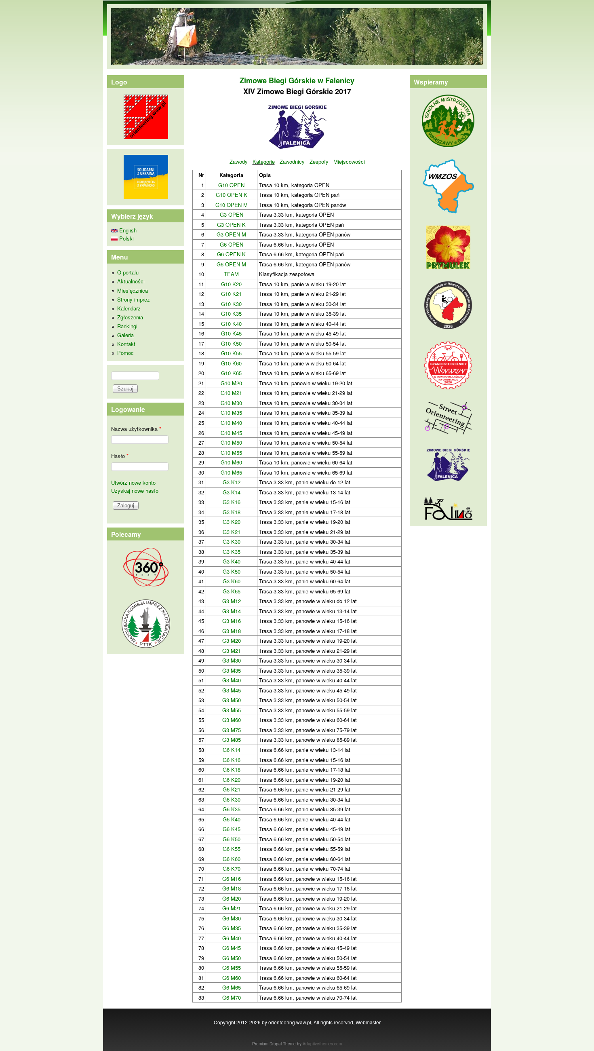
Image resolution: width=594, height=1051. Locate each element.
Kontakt (126, 344)
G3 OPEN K (231, 224)
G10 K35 (231, 313)
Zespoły (319, 161)
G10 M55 (231, 452)
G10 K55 (231, 353)
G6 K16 (231, 760)
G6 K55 (231, 849)
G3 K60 (231, 581)
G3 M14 (231, 611)
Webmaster (368, 1022)
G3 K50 (231, 571)
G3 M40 (231, 680)
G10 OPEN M (231, 205)
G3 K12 (231, 482)
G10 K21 (231, 294)
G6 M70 (231, 997)
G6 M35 (231, 928)
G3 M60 (231, 720)
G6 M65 (231, 987)
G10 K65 (231, 373)
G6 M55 (231, 967)
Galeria (125, 335)
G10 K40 (231, 323)
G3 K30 (231, 541)
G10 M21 (231, 393)
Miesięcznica (132, 290)
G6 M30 (231, 918)
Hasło (119, 456)
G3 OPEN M (231, 234)
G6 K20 (231, 779)
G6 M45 (231, 948)
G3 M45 (231, 690)
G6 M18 (231, 888)
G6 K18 (231, 769)
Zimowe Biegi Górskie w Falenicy (297, 80)
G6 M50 (231, 958)
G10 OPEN (231, 185)
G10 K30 (231, 304)
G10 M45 (231, 433)
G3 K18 (231, 512)
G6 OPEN (231, 244)
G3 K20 (231, 522)
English (127, 230)
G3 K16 (231, 502)
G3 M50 (231, 700)
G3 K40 (231, 561)
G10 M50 (231, 442)
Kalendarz (129, 308)
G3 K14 (231, 492)
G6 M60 (231, 977)
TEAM (231, 274)
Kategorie (264, 161)
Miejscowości (349, 161)
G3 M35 (231, 670)
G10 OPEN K (231, 194)
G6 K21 (231, 789)
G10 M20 (231, 383)
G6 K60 (231, 859)
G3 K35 (231, 551)
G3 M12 (231, 601)
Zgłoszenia (130, 317)
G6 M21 (231, 908)
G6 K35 (231, 809)
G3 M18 (231, 631)
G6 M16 (231, 878)
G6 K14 (231, 749)
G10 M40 (231, 422)
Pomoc (125, 353)
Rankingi (127, 326)
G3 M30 (231, 660)
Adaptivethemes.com (322, 1044)
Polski (126, 238)
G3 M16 (231, 621)
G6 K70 (231, 868)
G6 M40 (231, 938)
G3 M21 (231, 650)
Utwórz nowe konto (133, 482)
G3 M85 (231, 739)
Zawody (239, 161)
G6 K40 (231, 819)
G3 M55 (231, 710)
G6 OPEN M (231, 264)
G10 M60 (231, 462)
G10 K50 (231, 343)
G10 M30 (231, 403)
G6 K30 (231, 799)
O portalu (128, 272)
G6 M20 (231, 898)
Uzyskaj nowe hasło (134, 490)
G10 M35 (231, 412)
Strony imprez (133, 299)
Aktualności (131, 281)
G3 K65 (231, 591)
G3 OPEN (231, 214)
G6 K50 (231, 839)
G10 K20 (231, 284)
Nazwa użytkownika (136, 429)
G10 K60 (231, 363)
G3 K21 (231, 532)
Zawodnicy (292, 161)
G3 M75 (231, 730)
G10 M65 (231, 472)
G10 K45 (231, 333)
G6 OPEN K (231, 254)
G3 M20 (231, 640)
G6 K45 (231, 829)
